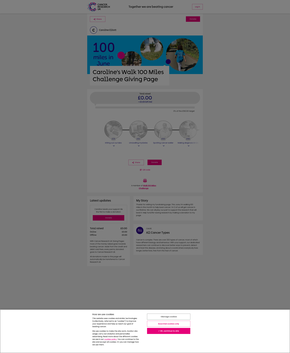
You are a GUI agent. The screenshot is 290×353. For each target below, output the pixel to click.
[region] (145, 331)
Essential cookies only (168, 323)
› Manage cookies (168, 316)
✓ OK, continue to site (168, 331)
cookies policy (110, 339)
